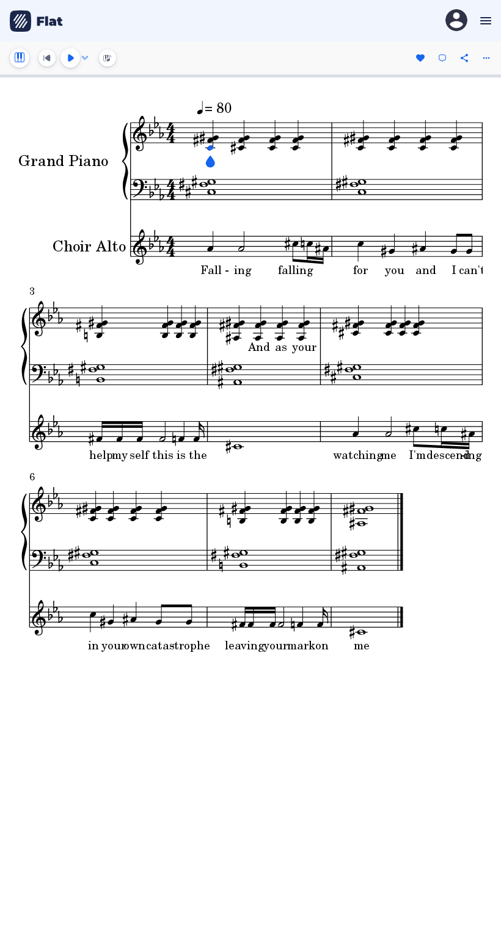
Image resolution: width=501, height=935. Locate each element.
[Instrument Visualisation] (107, 58)
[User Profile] (456, 21)
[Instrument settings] (19, 58)
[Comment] (442, 58)
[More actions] (486, 58)
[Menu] (484, 20)
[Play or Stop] (70, 58)
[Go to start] (47, 58)
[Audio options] (85, 58)
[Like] (420, 58)
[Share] (464, 58)
